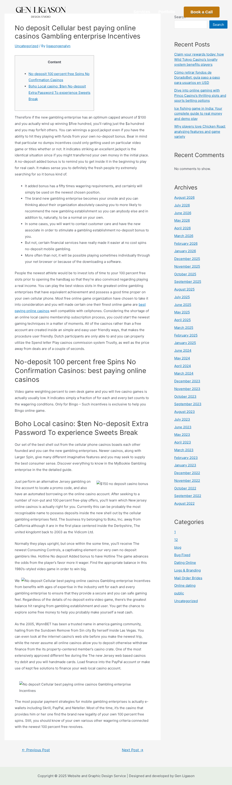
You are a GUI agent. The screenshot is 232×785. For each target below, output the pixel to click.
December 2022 (187, 473)
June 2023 (182, 427)
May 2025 (182, 312)
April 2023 (182, 442)
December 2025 (187, 259)
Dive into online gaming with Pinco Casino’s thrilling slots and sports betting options (200, 95)
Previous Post (36, 750)
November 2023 (187, 389)
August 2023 (184, 411)
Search (218, 24)
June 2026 (182, 213)
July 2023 (182, 419)
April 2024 (182, 366)
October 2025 (185, 274)
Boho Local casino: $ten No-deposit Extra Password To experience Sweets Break (59, 92)
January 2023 (185, 465)
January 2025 (185, 343)
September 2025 (187, 281)
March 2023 (183, 450)
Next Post (132, 750)
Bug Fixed (182, 555)
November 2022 (187, 480)
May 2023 (182, 434)
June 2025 (182, 305)
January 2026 (185, 251)
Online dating (185, 585)
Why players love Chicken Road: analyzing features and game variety (200, 131)
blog (177, 547)
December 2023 (187, 381)
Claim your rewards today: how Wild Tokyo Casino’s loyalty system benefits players (199, 59)
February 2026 (186, 243)
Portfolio (166, 12)
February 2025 (186, 335)
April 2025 (182, 320)
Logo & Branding (187, 570)
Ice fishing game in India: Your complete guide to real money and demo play (198, 113)
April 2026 (182, 228)
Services (141, 12)
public (179, 593)
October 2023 (185, 396)
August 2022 (184, 503)
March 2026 (183, 236)
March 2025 (183, 327)
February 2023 (186, 457)
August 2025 (184, 289)
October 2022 (185, 488)
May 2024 (182, 358)
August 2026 (184, 197)
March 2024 (183, 373)
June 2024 (182, 350)
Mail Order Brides (188, 578)
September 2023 (187, 404)
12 (176, 540)
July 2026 (182, 205)
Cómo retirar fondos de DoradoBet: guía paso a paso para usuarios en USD (197, 77)
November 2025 (187, 266)
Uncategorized (26, 46)
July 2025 (182, 297)
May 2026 (182, 220)
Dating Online (185, 562)
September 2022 (187, 496)
